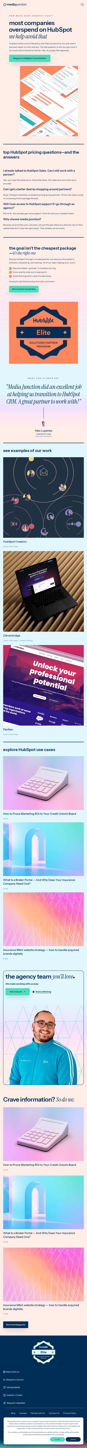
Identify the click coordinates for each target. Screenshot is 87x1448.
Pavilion (8, 729)
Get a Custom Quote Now (24, 289)
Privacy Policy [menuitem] (69, 1413)
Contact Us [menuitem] (54, 1413)
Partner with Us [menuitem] (38, 1413)
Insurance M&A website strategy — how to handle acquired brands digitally (41, 951)
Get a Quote (16, 991)
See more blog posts (15, 1325)
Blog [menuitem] (13, 1413)
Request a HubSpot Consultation (29, 58)
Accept (57, 1439)
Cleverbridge (11, 635)
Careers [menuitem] (23, 1413)
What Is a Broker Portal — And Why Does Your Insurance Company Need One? (39, 881)
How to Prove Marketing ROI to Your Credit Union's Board (39, 813)
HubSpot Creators (15, 541)
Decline (73, 1439)
